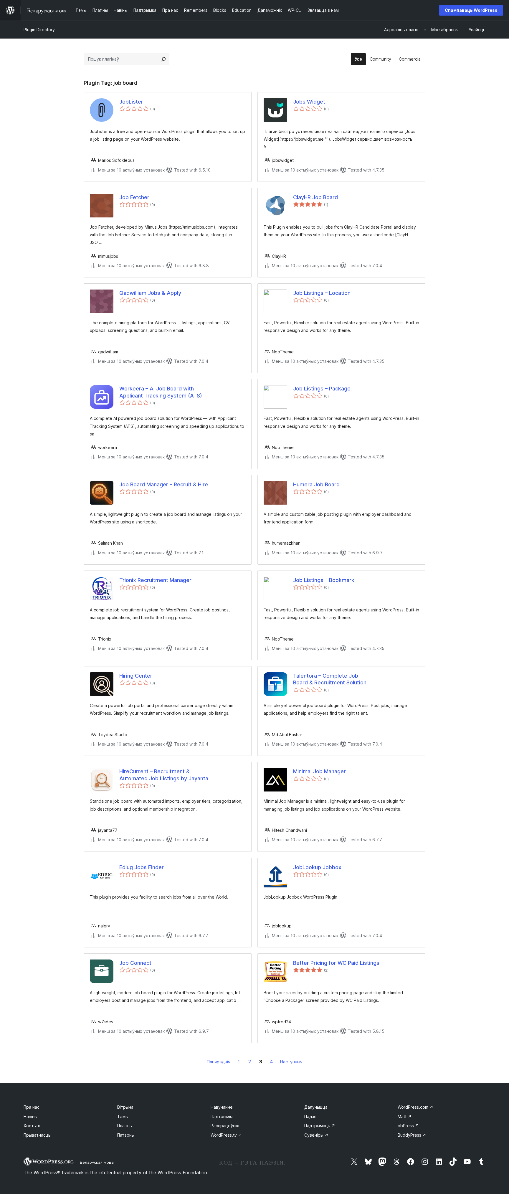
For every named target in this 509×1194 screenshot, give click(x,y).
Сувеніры (316, 1135)
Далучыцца (316, 1107)
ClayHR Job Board (315, 197)
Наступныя (291, 1061)
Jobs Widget (309, 102)
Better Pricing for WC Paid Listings (336, 963)
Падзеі (311, 1116)
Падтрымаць (319, 1125)
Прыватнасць (37, 1135)
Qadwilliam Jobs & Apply (150, 293)
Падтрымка (222, 1116)
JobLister (131, 102)
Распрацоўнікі (225, 1125)
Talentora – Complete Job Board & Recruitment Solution (329, 679)
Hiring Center (135, 676)
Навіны (30, 1116)
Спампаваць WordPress (471, 10)
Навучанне (222, 1107)
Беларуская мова (97, 1162)
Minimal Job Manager (319, 771)
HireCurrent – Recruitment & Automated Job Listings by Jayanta (163, 774)
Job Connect (135, 963)
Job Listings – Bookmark (323, 580)
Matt (405, 1116)
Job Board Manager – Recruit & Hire (163, 484)
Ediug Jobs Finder (141, 867)
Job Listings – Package (322, 388)
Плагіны (125, 1125)
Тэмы (122, 1116)
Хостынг (32, 1125)
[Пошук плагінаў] (163, 59)
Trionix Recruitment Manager (155, 580)
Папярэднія (218, 1061)
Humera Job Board (316, 484)
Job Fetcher (134, 197)
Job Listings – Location (322, 293)
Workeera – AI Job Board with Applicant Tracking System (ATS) (160, 391)
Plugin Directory (39, 29)
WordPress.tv (226, 1135)
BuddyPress (412, 1135)
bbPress (408, 1125)
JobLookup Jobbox (317, 867)
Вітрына (125, 1107)
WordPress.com (415, 1107)
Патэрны (126, 1135)
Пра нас (31, 1107)
